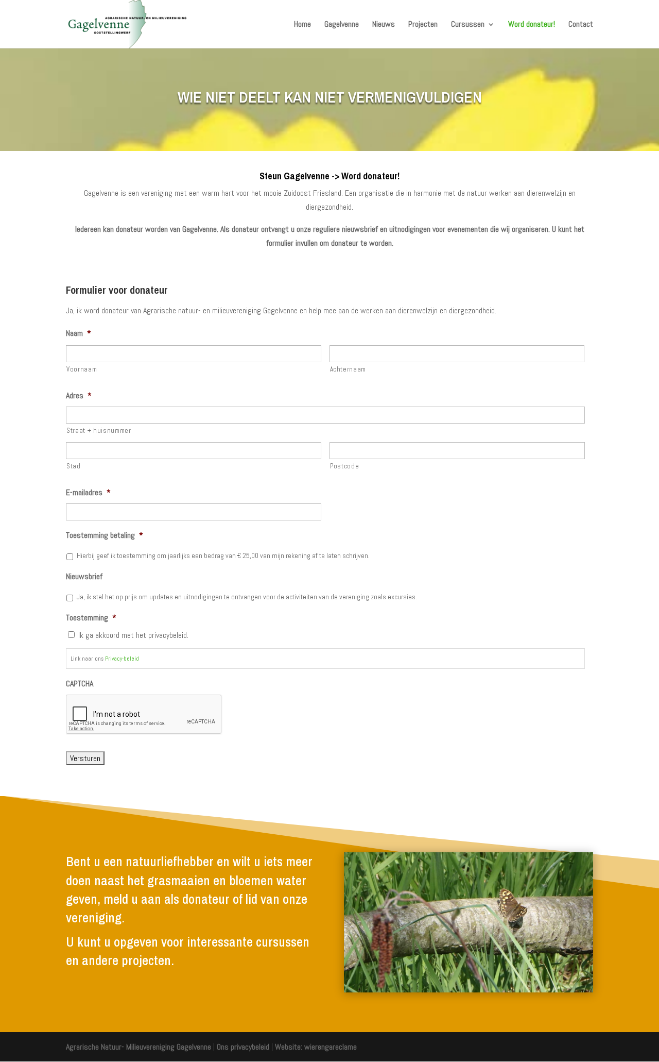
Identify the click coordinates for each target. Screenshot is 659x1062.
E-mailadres (88, 492)
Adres (79, 396)
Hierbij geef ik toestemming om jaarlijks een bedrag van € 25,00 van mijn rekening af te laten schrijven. (223, 555)
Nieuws (383, 25)
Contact (580, 25)
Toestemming (91, 618)
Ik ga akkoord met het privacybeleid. (133, 635)
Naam (78, 333)
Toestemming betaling (104, 535)
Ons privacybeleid (243, 1046)
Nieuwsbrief (84, 576)
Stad (73, 466)
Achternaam (348, 369)
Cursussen (467, 25)
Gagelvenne (341, 25)
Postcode (344, 466)
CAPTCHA (79, 684)
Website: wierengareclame (316, 1046)
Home (302, 25)
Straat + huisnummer (98, 430)
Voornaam (81, 369)
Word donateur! (531, 25)
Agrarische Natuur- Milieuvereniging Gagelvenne (138, 1046)
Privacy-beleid (122, 658)
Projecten (423, 25)
